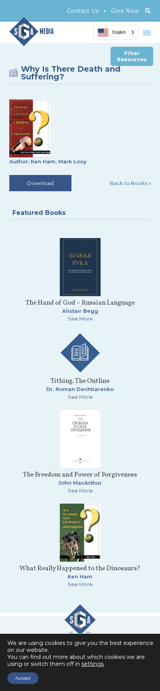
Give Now (125, 11)
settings (93, 663)
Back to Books (130, 183)
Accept (23, 678)
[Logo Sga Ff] (80, 632)
